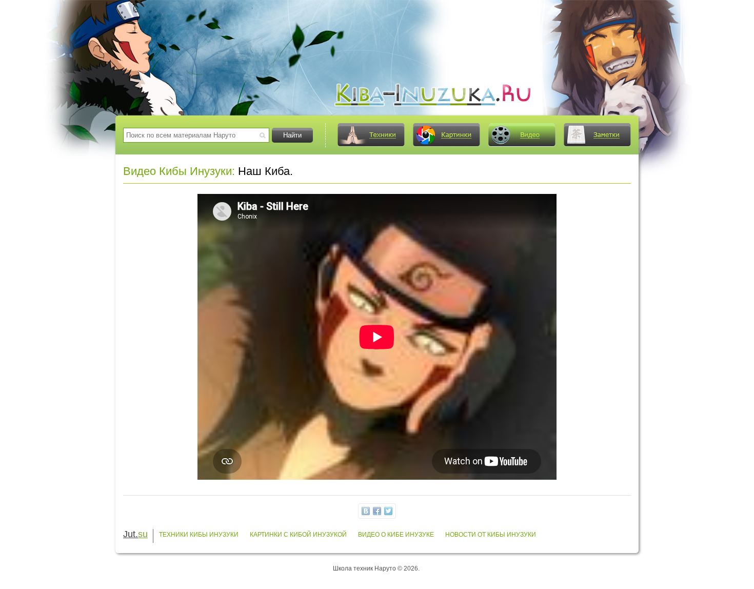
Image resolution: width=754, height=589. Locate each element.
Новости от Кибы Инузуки (490, 534)
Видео (521, 135)
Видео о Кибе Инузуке (396, 534)
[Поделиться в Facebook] (377, 511)
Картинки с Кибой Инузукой (298, 534)
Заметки (597, 135)
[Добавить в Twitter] (388, 511)
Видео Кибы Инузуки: (179, 171)
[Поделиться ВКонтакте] (366, 511)
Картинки (446, 135)
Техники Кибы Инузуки (199, 534)
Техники (371, 135)
